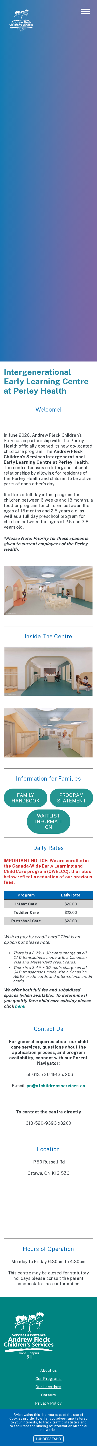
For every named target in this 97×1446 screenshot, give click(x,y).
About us (48, 1370)
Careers (48, 1395)
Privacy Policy (48, 1403)
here (19, 1006)
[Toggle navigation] (85, 12)
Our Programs (49, 1378)
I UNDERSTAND (48, 1439)
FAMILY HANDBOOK (26, 798)
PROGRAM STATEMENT (71, 798)
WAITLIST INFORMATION (48, 821)
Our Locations (48, 1387)
